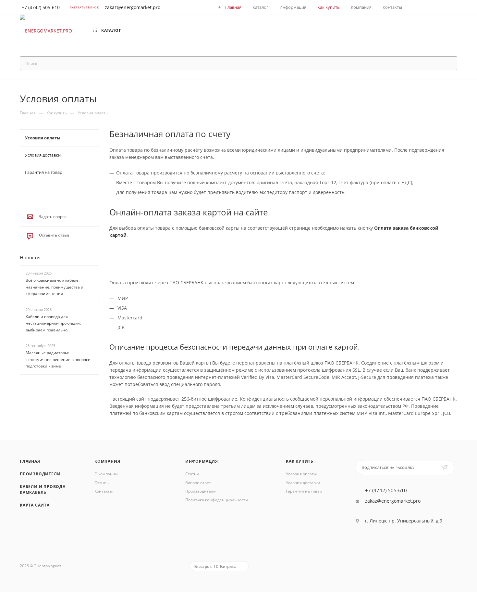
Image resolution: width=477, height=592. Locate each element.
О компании (106, 474)
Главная (30, 461)
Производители (40, 474)
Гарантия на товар (304, 491)
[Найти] (449, 63)
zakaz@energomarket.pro (132, 7)
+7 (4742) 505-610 (386, 490)
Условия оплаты (301, 474)
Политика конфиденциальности (216, 500)
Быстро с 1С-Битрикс (215, 566)
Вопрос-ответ (198, 482)
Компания (107, 461)
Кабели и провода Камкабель (43, 489)
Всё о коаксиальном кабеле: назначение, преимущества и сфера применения (54, 286)
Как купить (299, 461)
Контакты (103, 491)
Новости (30, 257)
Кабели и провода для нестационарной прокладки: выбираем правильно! (53, 323)
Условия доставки (303, 482)
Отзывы (101, 482)
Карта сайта (35, 505)
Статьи (192, 474)
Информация (201, 461)
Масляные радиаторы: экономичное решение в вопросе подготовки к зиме (58, 359)
